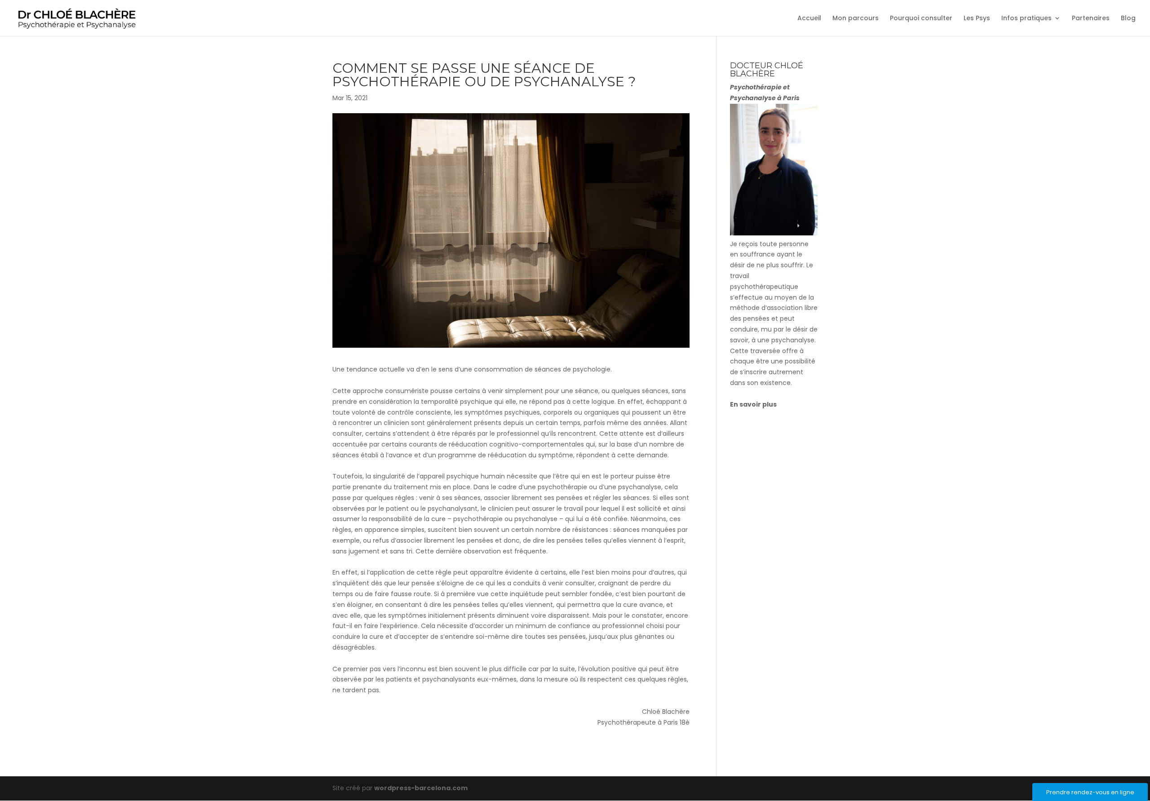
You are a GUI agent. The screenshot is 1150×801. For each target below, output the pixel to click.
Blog (1128, 18)
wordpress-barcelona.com (421, 787)
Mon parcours (855, 18)
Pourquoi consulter (921, 18)
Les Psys (977, 18)
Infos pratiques (1026, 18)
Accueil (809, 18)
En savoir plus (753, 404)
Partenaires (1091, 18)
